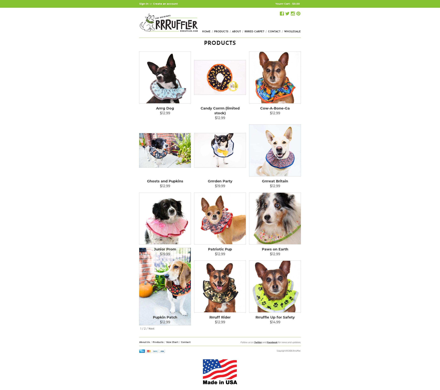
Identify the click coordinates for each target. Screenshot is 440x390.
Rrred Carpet (254, 31)
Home (206, 31)
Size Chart (172, 342)
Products (221, 31)
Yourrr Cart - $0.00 (287, 3)
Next (151, 328)
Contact (274, 31)
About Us (144, 342)
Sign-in (143, 3)
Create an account (165, 3)
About (236, 31)
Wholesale (292, 31)
